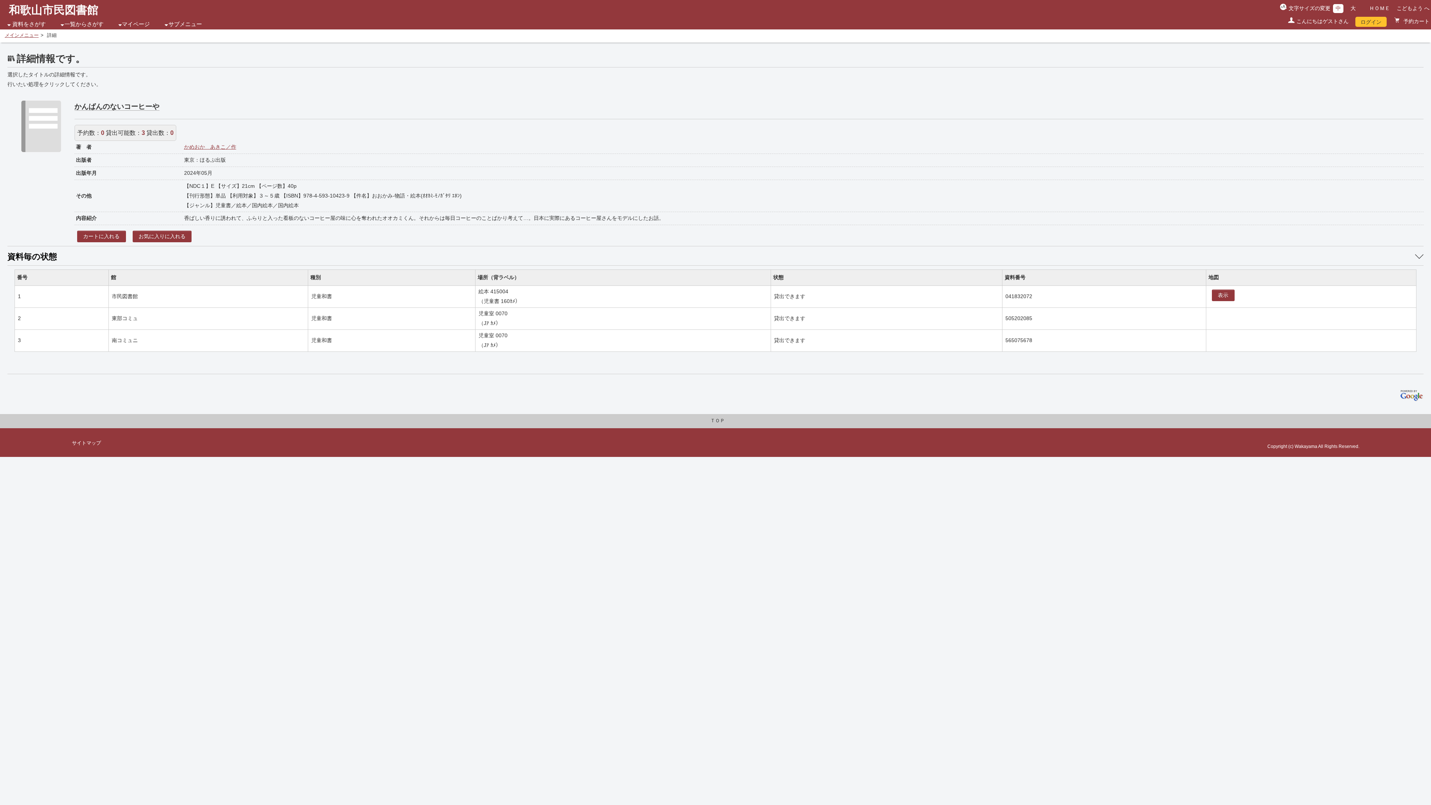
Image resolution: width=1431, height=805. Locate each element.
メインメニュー (22, 35)
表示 (1223, 295)
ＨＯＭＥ (1379, 8)
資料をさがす (29, 24)
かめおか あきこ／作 (210, 147)
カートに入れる (101, 236)
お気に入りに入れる (162, 236)
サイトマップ (86, 443)
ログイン (1371, 22)
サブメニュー (185, 24)
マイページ (136, 24)
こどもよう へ (1413, 8)
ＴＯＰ (717, 420)
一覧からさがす (84, 24)
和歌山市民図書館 (53, 10)
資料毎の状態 (32, 256)
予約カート (1416, 21)
